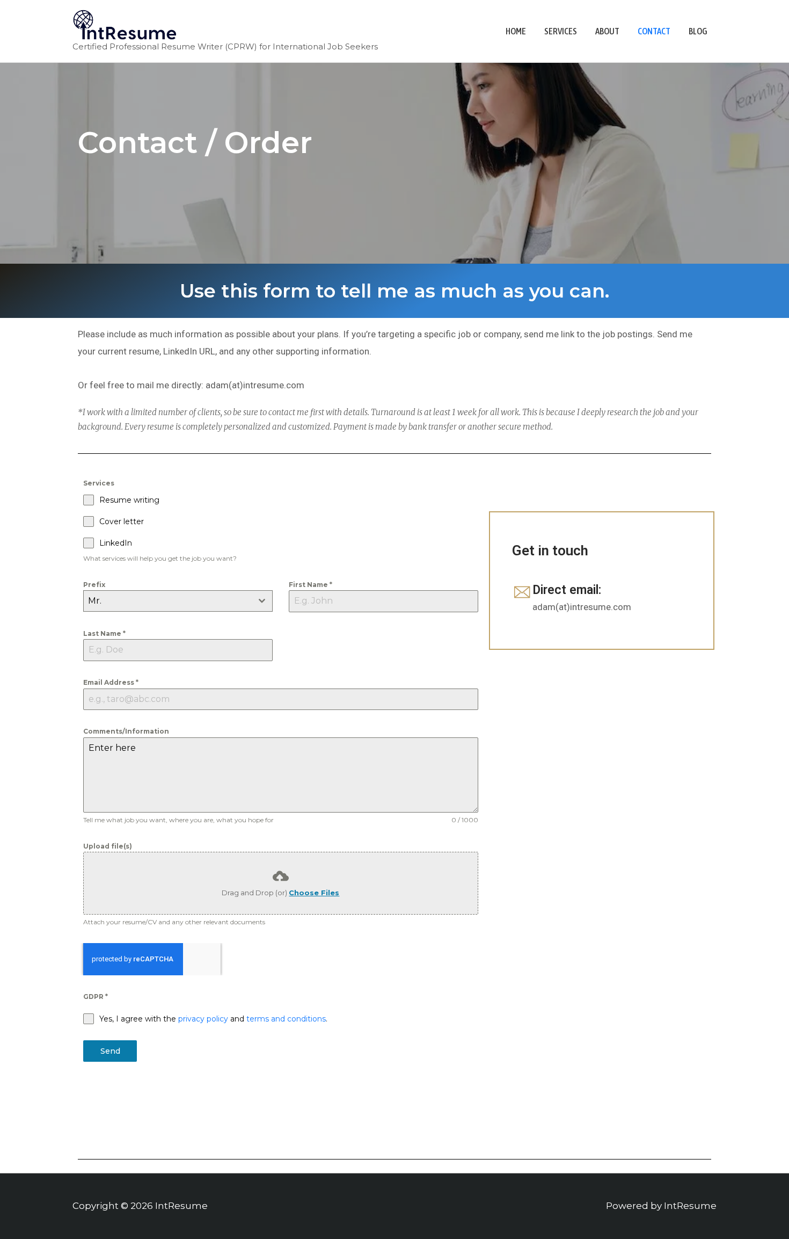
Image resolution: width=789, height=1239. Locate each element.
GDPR (95, 996)
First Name (310, 585)
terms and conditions (286, 1019)
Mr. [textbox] (94, 601)
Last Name (104, 633)
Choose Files (314, 892)
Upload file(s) (107, 846)
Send (110, 1051)
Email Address (110, 682)
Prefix (94, 585)
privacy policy (203, 1019)
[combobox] (178, 601)
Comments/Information (126, 731)
